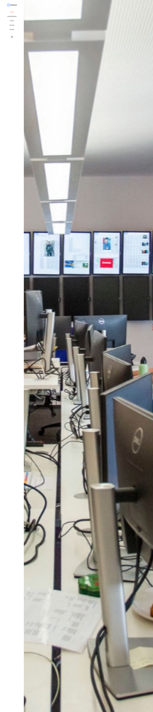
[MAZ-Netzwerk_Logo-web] (12, 3)
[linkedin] (12, 37)
